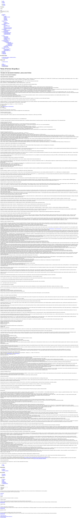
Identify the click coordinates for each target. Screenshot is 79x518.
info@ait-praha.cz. (58, 228)
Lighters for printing (7, 38)
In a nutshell (6, 22)
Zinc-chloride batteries (7, 48)
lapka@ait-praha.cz (5, 106)
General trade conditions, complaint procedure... (9, 57)
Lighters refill (6, 46)
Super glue (5, 18)
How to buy (5, 25)
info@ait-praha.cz (11, 106)
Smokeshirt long (10, 44)
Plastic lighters (6, 36)
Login (3, 1)
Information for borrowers (8, 28)
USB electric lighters (7, 39)
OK (3, 493)
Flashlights (5, 19)
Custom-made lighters (7, 33)
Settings (1, 493)
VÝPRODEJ (4, 53)
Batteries (5, 17)
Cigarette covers (6, 41)
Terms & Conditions (5, 65)
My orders (3, 474)
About (3, 464)
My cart (3, 475)
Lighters (5, 16)
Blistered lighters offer (7, 34)
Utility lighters (6, 37)
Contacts (3, 2)
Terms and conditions (5, 470)
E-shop (3, 15)
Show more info (2, 501)
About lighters (4, 29)
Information (4, 24)
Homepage (3, 14)
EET (4, 26)
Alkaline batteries (6, 49)
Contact (3, 465)
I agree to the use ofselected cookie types (3, 516)
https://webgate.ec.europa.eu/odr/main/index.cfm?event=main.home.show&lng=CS (36, 457)
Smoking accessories (5, 40)
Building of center (6, 23)
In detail (5, 21)
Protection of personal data (8, 27)
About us (3, 469)
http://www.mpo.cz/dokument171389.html (40, 458)
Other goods (6, 20)
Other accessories (6, 47)
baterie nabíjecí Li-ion (7, 50)
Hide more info (2, 502)
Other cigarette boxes (9, 45)
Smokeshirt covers (8, 42)
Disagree (1, 494)
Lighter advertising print (7, 32)
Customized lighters (5, 31)
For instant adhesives (5, 58)
